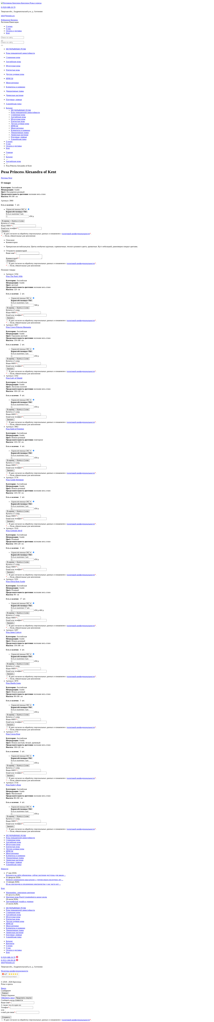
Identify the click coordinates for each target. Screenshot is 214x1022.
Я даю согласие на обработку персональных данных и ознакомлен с (47, 234)
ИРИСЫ (9, 78)
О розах (9, 26)
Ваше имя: (11, 253)
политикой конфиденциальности (76, 234)
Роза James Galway (14, 632)
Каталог (9, 108)
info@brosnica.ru (8, 16)
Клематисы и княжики (15, 87)
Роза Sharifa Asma (13, 683)
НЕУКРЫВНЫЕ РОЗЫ (16, 49)
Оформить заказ (7, 998)
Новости (4, 869)
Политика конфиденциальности (14, 971)
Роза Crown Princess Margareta (18, 327)
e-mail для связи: (8, 1012)
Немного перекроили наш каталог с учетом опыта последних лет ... (34, 880)
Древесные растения (14, 95)
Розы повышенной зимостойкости (20, 53)
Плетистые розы (13, 70)
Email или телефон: (9, 228)
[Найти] (2, 40)
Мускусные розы (13, 66)
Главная (9, 152)
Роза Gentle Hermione (15, 480)
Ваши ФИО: (6, 226)
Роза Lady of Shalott (14, 378)
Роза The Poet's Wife (14, 276)
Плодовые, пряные (14, 99)
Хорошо (5, 993)
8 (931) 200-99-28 (8, 960)
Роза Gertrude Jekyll (14, 531)
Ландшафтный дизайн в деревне (19, 901)
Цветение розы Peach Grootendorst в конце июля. (26, 897)
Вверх (3, 988)
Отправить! (6, 1017)
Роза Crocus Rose (13, 734)
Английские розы (13, 62)
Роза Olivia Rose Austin (15, 581)
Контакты (10, 943)
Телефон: (5, 1007)
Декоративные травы (15, 91)
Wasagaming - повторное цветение (20, 893)
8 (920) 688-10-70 (8, 7)
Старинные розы (13, 57)
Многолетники (12, 83)
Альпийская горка (13, 104)
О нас (8, 29)
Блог (8, 33)
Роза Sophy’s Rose (13, 785)
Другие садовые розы (15, 74)
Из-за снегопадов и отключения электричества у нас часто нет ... (33, 884)
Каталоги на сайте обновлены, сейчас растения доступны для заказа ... (36, 875)
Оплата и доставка (14, 31)
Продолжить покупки (24, 998)
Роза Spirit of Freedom (15, 429)
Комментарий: (12, 258)
